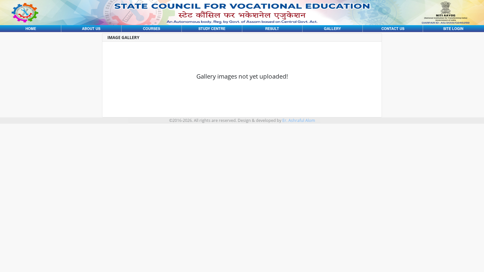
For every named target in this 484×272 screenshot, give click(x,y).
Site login (453, 28)
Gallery (332, 28)
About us (91, 28)
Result (272, 28)
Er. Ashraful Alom (298, 120)
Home (30, 28)
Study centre (211, 28)
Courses (151, 28)
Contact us (392, 28)
